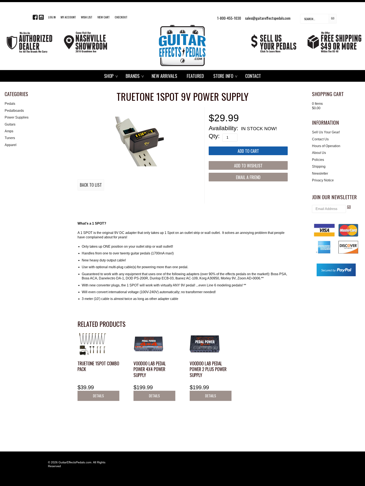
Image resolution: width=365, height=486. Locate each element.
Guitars (10, 124)
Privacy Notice (323, 180)
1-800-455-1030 (229, 18)
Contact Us (320, 139)
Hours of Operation (326, 146)
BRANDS (133, 75)
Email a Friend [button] (248, 177)
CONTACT (253, 75)
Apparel (10, 145)
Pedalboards (14, 110)
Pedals (10, 103)
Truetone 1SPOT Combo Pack (98, 366)
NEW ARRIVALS (164, 75)
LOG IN (52, 17)
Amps (9, 131)
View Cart (103, 17)
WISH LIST (86, 17)
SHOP (109, 75)
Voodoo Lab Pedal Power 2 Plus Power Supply (208, 369)
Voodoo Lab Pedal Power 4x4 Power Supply (149, 369)
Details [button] (98, 395)
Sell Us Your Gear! (326, 132)
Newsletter (320, 173)
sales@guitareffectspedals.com (267, 18)
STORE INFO (223, 75)
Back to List (91, 185)
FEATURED (195, 75)
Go (332, 18)
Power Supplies (17, 117)
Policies (318, 160)
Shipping (319, 166)
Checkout (121, 17)
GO (349, 207)
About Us (319, 153)
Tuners (10, 138)
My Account (68, 17)
